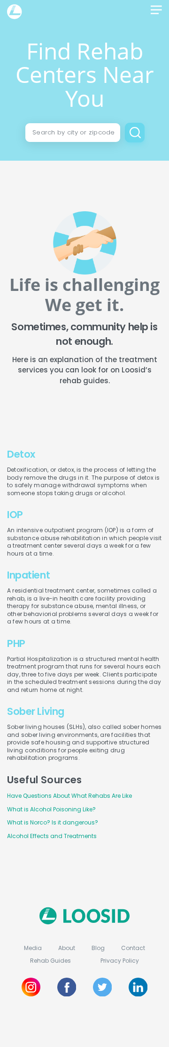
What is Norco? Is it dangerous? (52, 822)
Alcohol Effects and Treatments (52, 836)
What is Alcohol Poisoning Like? (51, 809)
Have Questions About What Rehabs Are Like (69, 796)
